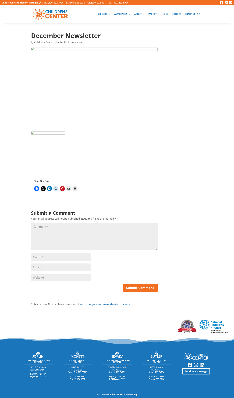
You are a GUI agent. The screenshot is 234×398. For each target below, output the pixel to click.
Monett (77, 356)
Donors (176, 14)
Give (165, 14)
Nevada (117, 356)
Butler (156, 356)
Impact (152, 14)
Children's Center (43, 42)
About (138, 14)
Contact (190, 14)
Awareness (121, 14)
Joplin (37, 356)
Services (103, 14)
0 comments (78, 42)
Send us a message (196, 371)
